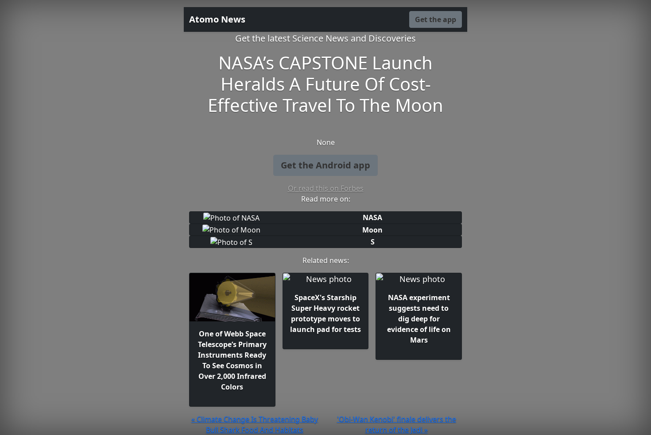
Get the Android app (325, 165)
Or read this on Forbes (326, 188)
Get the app (435, 19)
